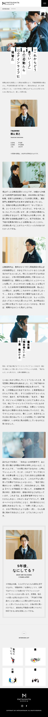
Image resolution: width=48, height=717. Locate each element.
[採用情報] (35, 677)
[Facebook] (26, 706)
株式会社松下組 (10, 3)
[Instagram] (22, 706)
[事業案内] (35, 657)
